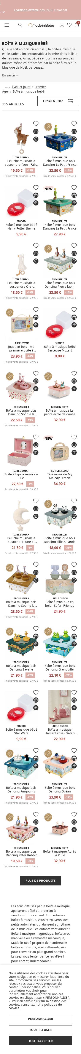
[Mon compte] (62, 25)
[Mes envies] (69, 25)
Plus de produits (40, 880)
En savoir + (10, 75)
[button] (7, 25)
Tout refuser (40, 1030)
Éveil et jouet (21, 87)
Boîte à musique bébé (28, 91)
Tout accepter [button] (41, 1041)
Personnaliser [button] (40, 1019)
